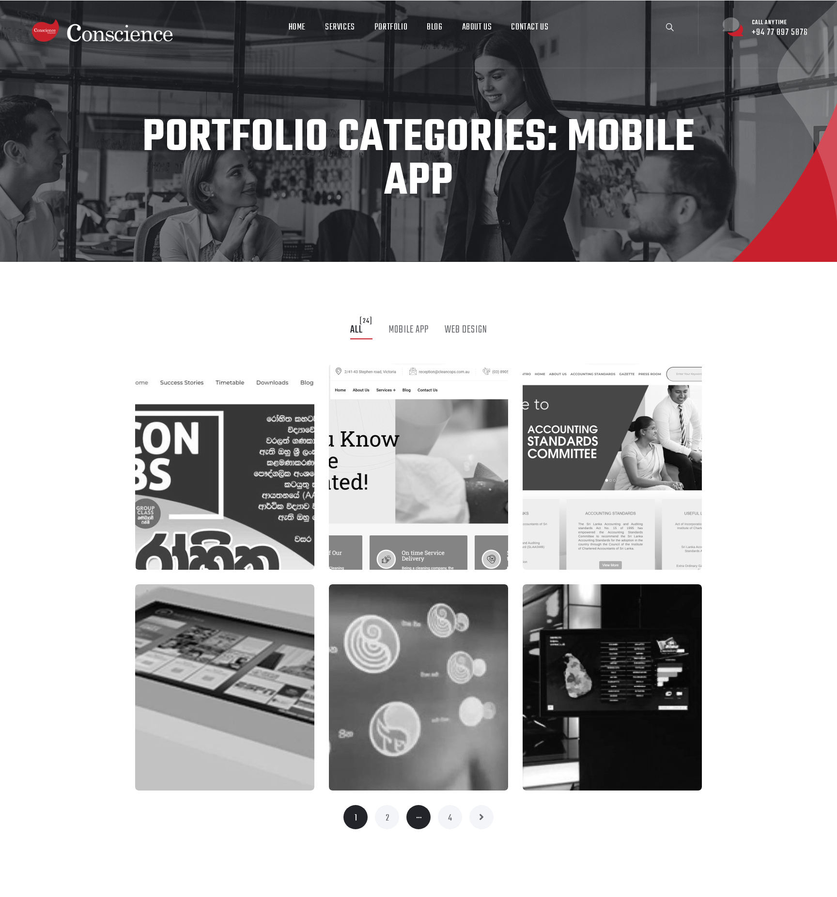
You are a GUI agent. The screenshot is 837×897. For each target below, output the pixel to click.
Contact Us (529, 27)
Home (297, 27)
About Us (477, 27)
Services (340, 27)
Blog (434, 27)
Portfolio (390, 27)
